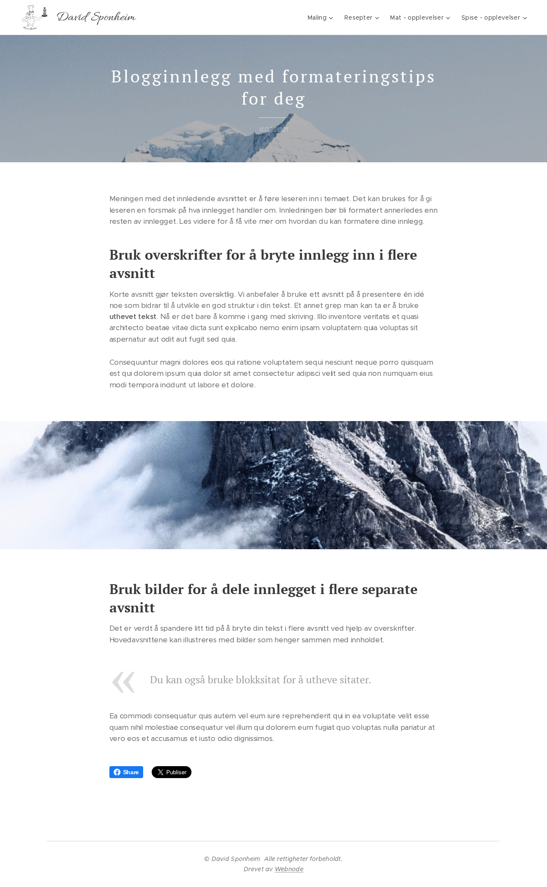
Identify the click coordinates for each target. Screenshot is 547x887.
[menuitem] (322, 17)
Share (131, 772)
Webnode (289, 869)
